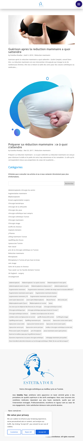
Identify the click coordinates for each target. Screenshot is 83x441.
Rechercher (69, 183)
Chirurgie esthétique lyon (17, 310)
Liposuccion (46, 320)
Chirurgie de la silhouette (17, 207)
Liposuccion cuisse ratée (16, 324)
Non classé (12, 247)
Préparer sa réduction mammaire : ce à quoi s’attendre (37, 145)
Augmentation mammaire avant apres (21, 293)
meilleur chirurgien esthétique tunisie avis (59, 327)
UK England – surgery (16, 273)
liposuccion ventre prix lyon (34, 327)
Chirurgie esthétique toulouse (18, 313)
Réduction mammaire (42, 55)
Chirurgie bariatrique (16, 203)
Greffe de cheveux (15, 227)
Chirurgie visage (14, 223)
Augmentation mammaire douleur (46, 293)
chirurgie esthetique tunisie (52, 307)
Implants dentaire (14, 230)
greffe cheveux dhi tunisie (46, 317)
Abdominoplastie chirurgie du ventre (21, 190)
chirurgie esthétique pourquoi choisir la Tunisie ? (43, 310)
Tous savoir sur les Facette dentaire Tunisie (24, 270)
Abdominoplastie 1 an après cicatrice (33, 282)
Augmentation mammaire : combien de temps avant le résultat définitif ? (50, 289)
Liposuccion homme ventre (35, 324)
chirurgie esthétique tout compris (20, 213)
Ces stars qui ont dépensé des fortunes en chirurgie (25, 307)
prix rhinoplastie (36, 331)
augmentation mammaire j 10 (18, 296)
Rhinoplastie (12, 257)
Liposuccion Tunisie (15, 243)
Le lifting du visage (62, 317)
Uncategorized (13, 277)
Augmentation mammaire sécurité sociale (43, 296)
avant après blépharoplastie (35, 300)
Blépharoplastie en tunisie (38, 303)
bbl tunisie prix (62, 300)
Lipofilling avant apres (16, 320)
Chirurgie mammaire (15, 220)
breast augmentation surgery (19, 200)
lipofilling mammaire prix (33, 320)
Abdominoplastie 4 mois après (57, 282)
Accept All (42, 432)
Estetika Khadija (16, 55)
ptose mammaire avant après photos (55, 331)
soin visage (12, 263)
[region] (28, 424)
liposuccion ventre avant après (55, 324)
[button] (79, 4)
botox (50, 303)
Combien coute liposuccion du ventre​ (42, 313)
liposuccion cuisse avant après (62, 320)
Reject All (28, 432)
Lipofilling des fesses (15, 240)
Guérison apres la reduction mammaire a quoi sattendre (39, 50)
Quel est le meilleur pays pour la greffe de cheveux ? (25, 334)
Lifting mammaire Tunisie (17, 237)
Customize (14, 432)
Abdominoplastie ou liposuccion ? (41, 286)
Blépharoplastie (14, 197)
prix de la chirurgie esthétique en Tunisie (23, 250)
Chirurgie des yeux (15, 210)
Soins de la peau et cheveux (18, 267)
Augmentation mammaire (17, 193)
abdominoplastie (14, 282)
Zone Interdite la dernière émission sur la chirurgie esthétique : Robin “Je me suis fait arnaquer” (38, 341)
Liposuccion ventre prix (16, 327)
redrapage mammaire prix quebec (56, 337)
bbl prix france (50, 300)
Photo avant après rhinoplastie (18, 331)
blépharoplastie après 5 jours (18, 303)
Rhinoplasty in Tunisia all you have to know (24, 260)
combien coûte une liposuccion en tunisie (22, 317)
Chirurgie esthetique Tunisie (18, 217)
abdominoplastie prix (61, 286)
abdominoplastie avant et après (19, 286)
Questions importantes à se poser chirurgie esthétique (26, 337)
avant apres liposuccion (16, 300)
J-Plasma (11, 233)
